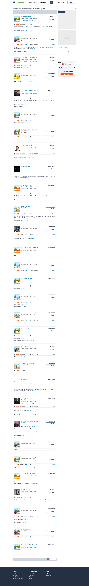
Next (54, 559)
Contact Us (15, 575)
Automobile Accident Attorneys (65, 53)
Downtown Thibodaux (25, 412)
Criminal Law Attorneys (37, 401)
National (30, 576)
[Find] (51, 2)
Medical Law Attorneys (37, 38)
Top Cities (47, 573)
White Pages (31, 575)
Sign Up (63, 2)
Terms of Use (55, 584)
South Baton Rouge (24, 67)
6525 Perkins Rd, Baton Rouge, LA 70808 (29, 20)
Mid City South (23, 104)
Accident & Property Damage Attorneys (66, 52)
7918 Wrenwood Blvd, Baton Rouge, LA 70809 (30, 40)
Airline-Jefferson (24, 199)
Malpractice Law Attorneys (64, 51)
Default (53, 11)
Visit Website (51, 19)
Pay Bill (30, 578)
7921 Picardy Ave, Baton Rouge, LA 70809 (30, 61)
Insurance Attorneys (63, 58)
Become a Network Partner (18, 578)
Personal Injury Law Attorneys (38, 18)
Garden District (23, 83)
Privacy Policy (31, 584)
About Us (14, 573)
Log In (58, 2)
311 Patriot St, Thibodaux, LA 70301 (28, 403)
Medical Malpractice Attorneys (26, 18)
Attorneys (34, 59)
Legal (60, 584)
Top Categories (48, 575)
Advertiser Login (32, 573)
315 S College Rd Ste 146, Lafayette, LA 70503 (30, 426)
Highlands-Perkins (24, 30)
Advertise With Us (16, 576)
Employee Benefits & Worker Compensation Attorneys (64, 56)
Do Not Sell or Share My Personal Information (43, 584)
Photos (31, 24)
